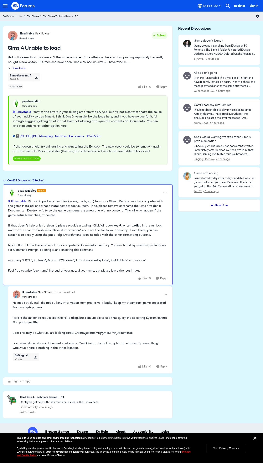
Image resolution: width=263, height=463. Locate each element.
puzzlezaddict (31, 101)
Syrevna (199, 58)
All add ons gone (205, 73)
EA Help (102, 431)
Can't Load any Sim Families (212, 105)
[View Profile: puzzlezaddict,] (16, 103)
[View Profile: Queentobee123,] (187, 76)
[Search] (227, 5)
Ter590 (198, 191)
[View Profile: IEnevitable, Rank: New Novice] (13, 35)
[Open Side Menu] (5, 6)
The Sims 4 (33, 16)
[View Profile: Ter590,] (187, 176)
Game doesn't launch (208, 41)
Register (239, 6)
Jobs (165, 431)
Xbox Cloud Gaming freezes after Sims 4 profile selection (222, 139)
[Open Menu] (257, 16)
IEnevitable (26, 33)
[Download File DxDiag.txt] (35, 357)
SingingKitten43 (204, 159)
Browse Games (57, 431)
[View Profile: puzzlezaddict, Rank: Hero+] (12, 193)
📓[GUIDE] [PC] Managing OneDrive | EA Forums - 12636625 (58, 136)
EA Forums (8, 16)
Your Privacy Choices (226, 448)
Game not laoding (206, 173)
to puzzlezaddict (64, 292)
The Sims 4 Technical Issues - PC (60, 16)
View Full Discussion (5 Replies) (25, 180)
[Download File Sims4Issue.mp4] (36, 77)
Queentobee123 (204, 91)
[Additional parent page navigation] (20, 16)
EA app (82, 431)
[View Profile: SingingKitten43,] (187, 140)
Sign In (254, 6)
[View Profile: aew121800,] (187, 108)
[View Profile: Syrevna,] (187, 43)
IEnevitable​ (23, 112)
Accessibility (143, 431)
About (121, 431)
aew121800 (201, 123)
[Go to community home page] (23, 6)
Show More (18, 68)
